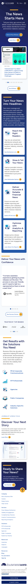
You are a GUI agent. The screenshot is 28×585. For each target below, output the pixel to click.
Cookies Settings (14, 578)
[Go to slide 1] (6, 82)
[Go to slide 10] (21, 82)
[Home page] (7, 3)
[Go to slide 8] (18, 82)
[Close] (26, 568)
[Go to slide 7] (16, 82)
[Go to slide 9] (20, 82)
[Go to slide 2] (8, 82)
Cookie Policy (5, 574)
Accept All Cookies (14, 582)
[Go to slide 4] (11, 82)
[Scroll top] (22, 490)
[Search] (17, 3)
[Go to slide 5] (13, 82)
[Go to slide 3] (9, 82)
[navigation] (25, 3)
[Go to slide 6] (14, 82)
